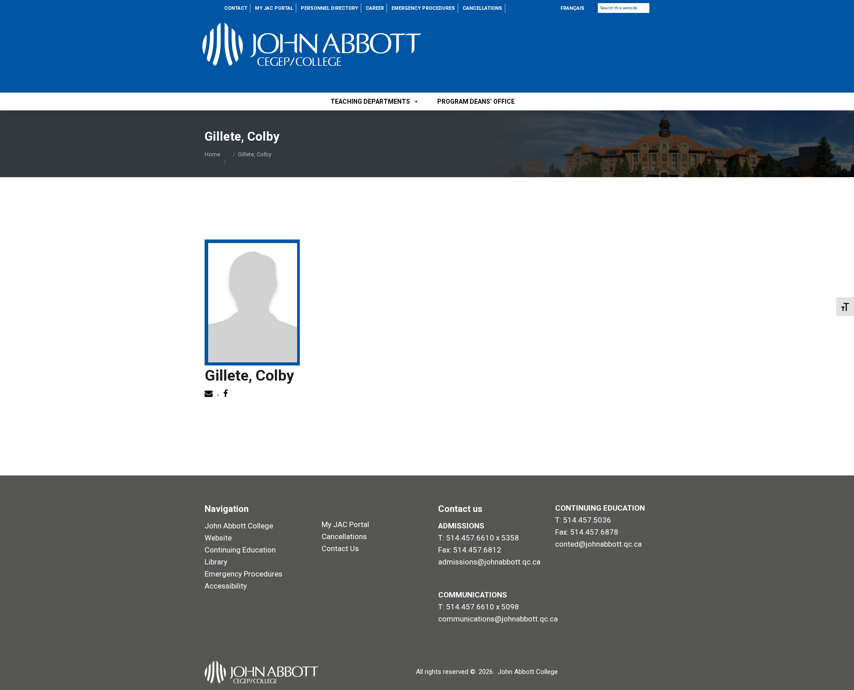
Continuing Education (240, 549)
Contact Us (340, 548)
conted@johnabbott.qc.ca (598, 544)
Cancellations (344, 536)
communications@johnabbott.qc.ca (498, 618)
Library (216, 561)
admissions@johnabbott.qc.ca (489, 561)
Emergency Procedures (243, 573)
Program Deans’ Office (476, 101)
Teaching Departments (370, 101)
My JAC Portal (345, 524)
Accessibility (226, 585)
